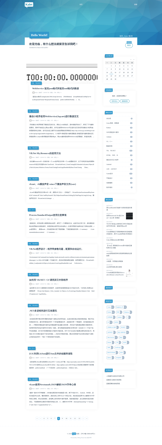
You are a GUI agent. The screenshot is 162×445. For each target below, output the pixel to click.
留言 (129, 44)
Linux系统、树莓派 (119, 123)
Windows (127, 312)
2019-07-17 (41, 219)
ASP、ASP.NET (119, 169)
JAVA (122, 352)
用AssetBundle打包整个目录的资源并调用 (119, 208)
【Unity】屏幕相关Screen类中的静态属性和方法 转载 (119, 246)
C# (109, 322)
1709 (50, 315)
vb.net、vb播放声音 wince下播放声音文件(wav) (52, 184)
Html (122, 337)
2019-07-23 (41, 157)
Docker (110, 342)
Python (119, 127)
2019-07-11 (41, 357)
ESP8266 (111, 317)
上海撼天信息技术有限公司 (115, 376)
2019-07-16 (41, 253)
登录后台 (115, 101)
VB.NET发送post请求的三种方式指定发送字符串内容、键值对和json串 (119, 224)
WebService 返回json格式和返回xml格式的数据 (55, 88)
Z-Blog (79, 437)
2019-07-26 (41, 120)
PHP (119, 312)
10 (66, 418)
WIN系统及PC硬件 (119, 132)
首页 (81, 4)
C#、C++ (32, 210)
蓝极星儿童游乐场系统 (113, 380)
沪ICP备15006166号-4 (88, 434)
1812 (50, 253)
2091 (50, 219)
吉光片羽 (89, 437)
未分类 (119, 118)
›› (86, 418)
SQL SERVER (123, 332)
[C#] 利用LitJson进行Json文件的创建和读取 (51, 353)
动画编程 (119, 183)
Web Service (112, 337)
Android (119, 164)
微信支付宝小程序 (119, 160)
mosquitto (119, 357)
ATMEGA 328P (112, 327)
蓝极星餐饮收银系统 (113, 383)
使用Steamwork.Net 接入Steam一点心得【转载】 (115, 216)
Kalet (28, 4)
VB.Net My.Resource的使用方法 (45, 153)
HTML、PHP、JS (119, 155)
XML (109, 347)
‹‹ (37, 418)
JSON (125, 342)
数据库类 (119, 146)
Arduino (119, 137)
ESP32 (117, 322)
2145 (50, 284)
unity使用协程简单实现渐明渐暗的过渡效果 (119, 253)
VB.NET (124, 327)
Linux (110, 307)
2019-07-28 (44, 92)
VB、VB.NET (36, 83)
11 (70, 418)
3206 (50, 188)
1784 (53, 92)
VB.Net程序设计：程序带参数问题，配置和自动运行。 (56, 249)
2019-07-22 (41, 188)
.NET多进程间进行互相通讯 (43, 311)
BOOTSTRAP (112, 352)
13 (79, 418)
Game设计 (119, 173)
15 (111, 72)
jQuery (110, 357)
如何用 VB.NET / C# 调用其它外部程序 (48, 280)
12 (75, 418)
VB (118, 342)
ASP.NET (111, 332)
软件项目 (119, 187)
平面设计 (119, 178)
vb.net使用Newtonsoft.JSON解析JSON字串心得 (52, 384)
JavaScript (119, 347)
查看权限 (125, 101)
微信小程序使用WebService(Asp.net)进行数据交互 (54, 116)
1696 (50, 157)
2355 (50, 388)
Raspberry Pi (121, 307)
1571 (50, 120)
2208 (50, 357)
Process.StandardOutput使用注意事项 (47, 215)
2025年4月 (109, 56)
